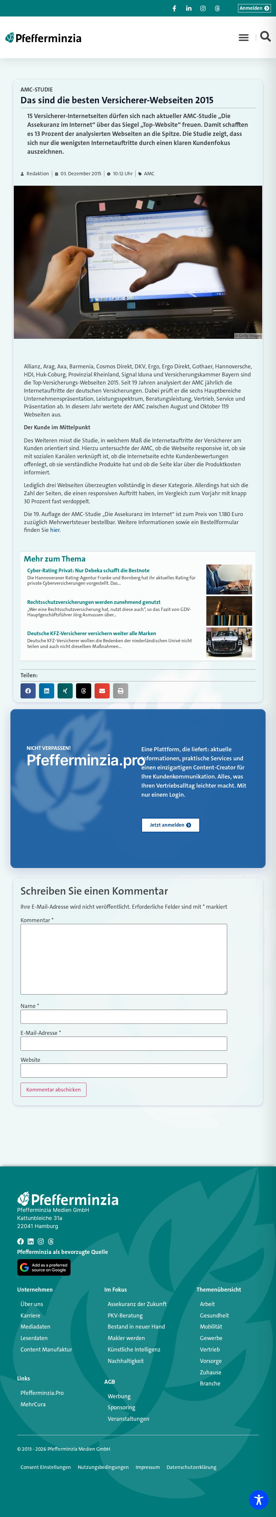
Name (30, 1006)
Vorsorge (211, 1361)
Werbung (119, 1396)
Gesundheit (214, 1315)
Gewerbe (211, 1338)
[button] (244, 37)
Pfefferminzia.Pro (42, 1393)
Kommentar (37, 920)
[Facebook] (20, 1241)
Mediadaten (35, 1326)
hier (55, 530)
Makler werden (126, 1338)
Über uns (32, 1304)
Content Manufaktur (46, 1349)
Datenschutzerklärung (191, 1467)
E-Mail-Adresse (41, 1033)
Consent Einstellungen (46, 1467)
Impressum (148, 1467)
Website (30, 1060)
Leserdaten (34, 1338)
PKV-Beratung (125, 1315)
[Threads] (50, 1241)
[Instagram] (40, 1241)
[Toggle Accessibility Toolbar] (258, 1499)
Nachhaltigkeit (126, 1361)
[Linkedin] (30, 1241)
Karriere (30, 1315)
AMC (149, 174)
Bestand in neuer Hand (136, 1326)
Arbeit (207, 1304)
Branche (210, 1383)
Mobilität (211, 1326)
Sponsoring (121, 1407)
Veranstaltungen (128, 1418)
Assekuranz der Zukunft (137, 1304)
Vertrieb (210, 1349)
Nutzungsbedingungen (103, 1467)
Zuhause (210, 1372)
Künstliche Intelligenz (134, 1349)
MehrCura (33, 1404)
